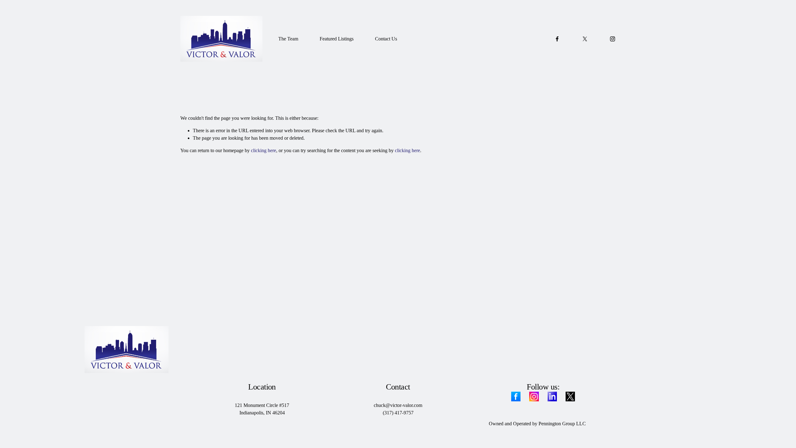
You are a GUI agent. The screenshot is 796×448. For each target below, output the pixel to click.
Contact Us (386, 38)
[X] (585, 39)
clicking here (263, 150)
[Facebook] (557, 39)
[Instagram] (612, 39)
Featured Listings (337, 38)
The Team (288, 38)
